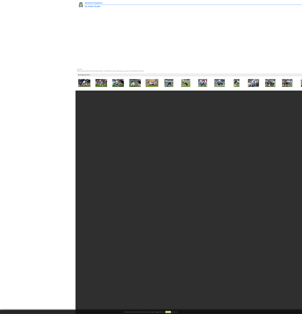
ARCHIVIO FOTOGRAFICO (93, 3)
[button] (298, 307)
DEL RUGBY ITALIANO (92, 7)
